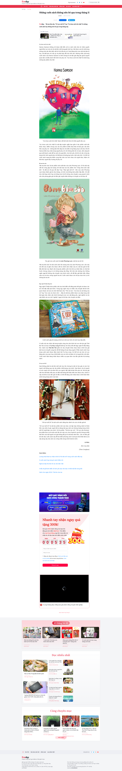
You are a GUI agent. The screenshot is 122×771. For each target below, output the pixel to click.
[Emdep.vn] (26, 2)
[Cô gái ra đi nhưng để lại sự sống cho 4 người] (68, 699)
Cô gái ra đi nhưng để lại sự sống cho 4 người (55, 697)
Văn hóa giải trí (53, 6)
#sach (60, 612)
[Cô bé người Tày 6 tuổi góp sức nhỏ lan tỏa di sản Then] (68, 663)
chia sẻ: (55, 20)
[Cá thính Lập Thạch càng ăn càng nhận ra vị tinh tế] (68, 690)
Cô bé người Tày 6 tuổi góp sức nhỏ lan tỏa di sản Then (55, 661)
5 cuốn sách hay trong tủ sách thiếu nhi (79, 35)
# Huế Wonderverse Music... (68, 736)
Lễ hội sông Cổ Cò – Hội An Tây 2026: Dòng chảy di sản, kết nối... (89, 730)
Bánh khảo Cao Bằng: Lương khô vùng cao (55, 679)
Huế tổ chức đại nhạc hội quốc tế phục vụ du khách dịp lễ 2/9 (70, 730)
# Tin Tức (26, 646)
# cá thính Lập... (57, 691)
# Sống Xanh (27, 699)
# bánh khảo (56, 682)
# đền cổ (55, 673)
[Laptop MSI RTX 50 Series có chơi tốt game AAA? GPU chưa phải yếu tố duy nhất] (35, 687)
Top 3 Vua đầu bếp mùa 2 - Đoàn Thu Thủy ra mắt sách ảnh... (56, 36)
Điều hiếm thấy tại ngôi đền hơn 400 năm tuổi (55, 670)
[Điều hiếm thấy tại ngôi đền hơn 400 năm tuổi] (68, 672)
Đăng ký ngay (55, 565)
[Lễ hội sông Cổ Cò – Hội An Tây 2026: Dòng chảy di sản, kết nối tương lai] (90, 721)
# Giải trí (50, 664)
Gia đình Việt (75, 6)
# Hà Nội (30, 734)
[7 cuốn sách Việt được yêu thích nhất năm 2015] (51, 632)
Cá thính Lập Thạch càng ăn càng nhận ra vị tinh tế (55, 688)
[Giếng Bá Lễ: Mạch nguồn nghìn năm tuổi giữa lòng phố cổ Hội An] (51, 721)
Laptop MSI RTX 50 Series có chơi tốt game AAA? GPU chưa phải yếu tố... (34, 696)
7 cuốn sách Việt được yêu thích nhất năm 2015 (50, 640)
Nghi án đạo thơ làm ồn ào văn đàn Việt (51, 463)
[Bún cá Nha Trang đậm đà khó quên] (35, 666)
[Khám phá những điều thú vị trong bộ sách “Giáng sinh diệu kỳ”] (71, 632)
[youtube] (84, 2)
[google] (82, 2)
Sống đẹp (62, 6)
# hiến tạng (56, 700)
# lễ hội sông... (89, 734)
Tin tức (46, 6)
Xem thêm (61, 737)
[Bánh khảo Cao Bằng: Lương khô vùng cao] (68, 681)
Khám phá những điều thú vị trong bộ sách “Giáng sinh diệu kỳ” (70, 641)
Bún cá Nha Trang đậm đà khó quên (34, 673)
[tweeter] (79, 2)
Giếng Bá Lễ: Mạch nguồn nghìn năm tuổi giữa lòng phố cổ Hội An (51, 730)
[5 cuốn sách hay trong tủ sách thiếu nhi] (68, 36)
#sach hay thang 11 (66, 612)
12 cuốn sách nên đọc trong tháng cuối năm (89, 640)
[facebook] (77, 2)
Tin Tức (23, 9)
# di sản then (55, 664)
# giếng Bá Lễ (50, 734)
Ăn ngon (68, 6)
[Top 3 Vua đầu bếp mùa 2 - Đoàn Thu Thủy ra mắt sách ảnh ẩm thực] (44, 36)
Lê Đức (60, 15)
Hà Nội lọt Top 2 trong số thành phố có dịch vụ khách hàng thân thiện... (31, 730)
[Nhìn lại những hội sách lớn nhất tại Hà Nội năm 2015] (32, 632)
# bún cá (31, 676)
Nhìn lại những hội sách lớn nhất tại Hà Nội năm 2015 (31, 640)
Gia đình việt (51, 752)
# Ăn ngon (26, 676)
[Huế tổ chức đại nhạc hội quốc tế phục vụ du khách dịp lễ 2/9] (70, 721)
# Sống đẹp (51, 700)
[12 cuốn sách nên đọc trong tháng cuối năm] (90, 632)
